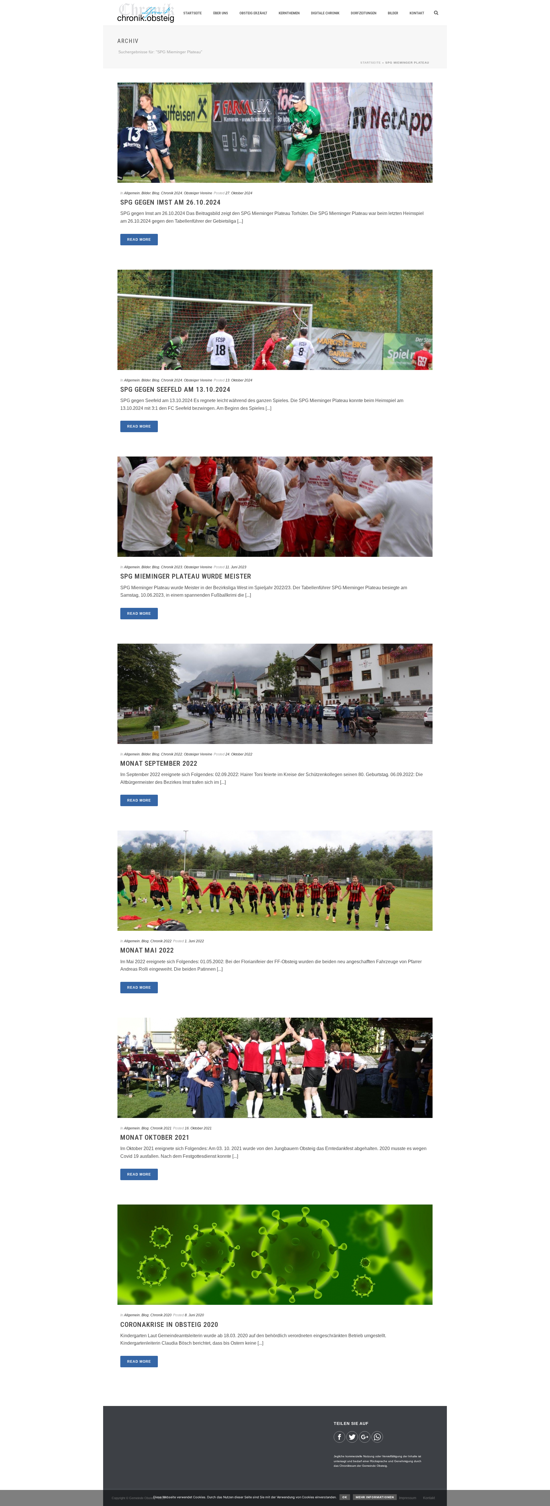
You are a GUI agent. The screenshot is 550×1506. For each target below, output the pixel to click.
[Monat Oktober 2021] (275, 1068)
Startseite (192, 13)
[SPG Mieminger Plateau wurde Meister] (275, 507)
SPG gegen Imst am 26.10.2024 (170, 202)
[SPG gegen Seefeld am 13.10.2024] (275, 320)
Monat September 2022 (158, 763)
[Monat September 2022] (275, 694)
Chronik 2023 (171, 567)
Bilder (393, 13)
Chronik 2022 (171, 754)
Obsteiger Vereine (198, 193)
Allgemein (132, 193)
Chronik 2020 (161, 1315)
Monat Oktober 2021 (155, 1137)
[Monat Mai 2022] (275, 881)
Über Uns (220, 13)
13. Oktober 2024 (238, 380)
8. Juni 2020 (194, 1315)
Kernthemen (289, 13)
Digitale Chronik (325, 13)
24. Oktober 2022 (238, 754)
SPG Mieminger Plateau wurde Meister (185, 576)
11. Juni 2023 (235, 567)
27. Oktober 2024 (238, 193)
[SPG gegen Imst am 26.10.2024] (275, 133)
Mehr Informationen (375, 1497)
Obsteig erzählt (253, 13)
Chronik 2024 (171, 193)
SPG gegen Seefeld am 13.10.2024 (175, 389)
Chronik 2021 (161, 1128)
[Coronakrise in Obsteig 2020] (275, 1255)
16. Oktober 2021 (198, 1128)
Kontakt (417, 13)
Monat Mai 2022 (147, 950)
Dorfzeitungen (363, 13)
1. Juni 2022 (194, 941)
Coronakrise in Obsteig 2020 (169, 1325)
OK (344, 1497)
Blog (155, 193)
